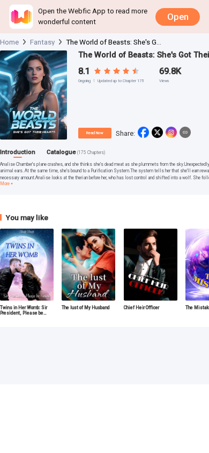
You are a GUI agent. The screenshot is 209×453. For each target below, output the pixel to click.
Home (9, 42)
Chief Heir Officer (141, 307)
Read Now (94, 132)
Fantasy (42, 42)
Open (178, 17)
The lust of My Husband (86, 307)
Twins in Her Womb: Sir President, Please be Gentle (23, 310)
